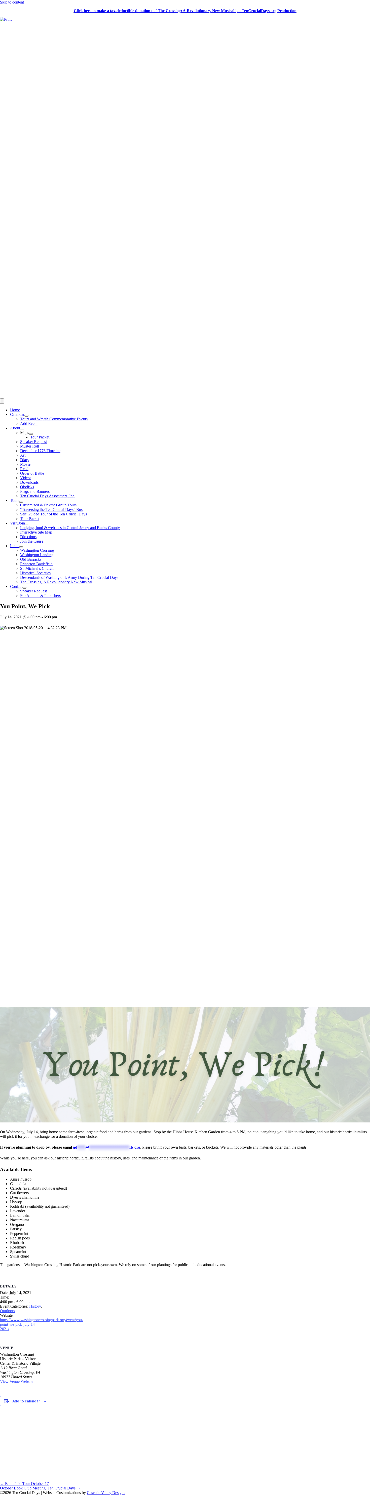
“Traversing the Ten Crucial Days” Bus (51, 509)
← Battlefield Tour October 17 (24, 1483)
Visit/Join (17, 523)
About (15, 428)
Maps (24, 432)
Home (15, 410)
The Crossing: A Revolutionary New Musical (56, 582)
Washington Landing (36, 555)
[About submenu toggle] (22, 429)
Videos (25, 478)
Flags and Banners (35, 491)
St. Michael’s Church (37, 568)
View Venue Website (16, 1381)
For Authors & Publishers (40, 595)
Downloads (29, 482)
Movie (25, 464)
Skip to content (12, 2)
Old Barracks (30, 559)
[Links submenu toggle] (21, 547)
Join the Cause (31, 541)
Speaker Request (33, 441)
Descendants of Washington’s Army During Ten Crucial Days (69, 577)
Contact (16, 586)
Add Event (29, 423)
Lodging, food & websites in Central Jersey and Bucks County (70, 528)
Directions (28, 537)
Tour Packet (39, 437)
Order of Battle (32, 473)
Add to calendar (26, 1400)
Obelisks (27, 487)
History (35, 1306)
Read (24, 469)
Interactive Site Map (36, 532)
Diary (24, 460)
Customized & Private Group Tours (48, 505)
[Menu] (2, 401)
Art (22, 455)
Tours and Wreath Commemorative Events (54, 419)
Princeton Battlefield (36, 564)
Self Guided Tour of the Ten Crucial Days (53, 514)
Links (14, 546)
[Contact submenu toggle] (24, 588)
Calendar (17, 414)
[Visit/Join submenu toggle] (27, 524)
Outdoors (7, 1311)
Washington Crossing (37, 550)
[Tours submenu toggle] (21, 502)
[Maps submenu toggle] (31, 434)
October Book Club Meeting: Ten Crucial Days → (40, 1488)
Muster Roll (29, 446)
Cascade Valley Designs (106, 1492)
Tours (14, 500)
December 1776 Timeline (40, 451)
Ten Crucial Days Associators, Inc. (47, 496)
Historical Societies (35, 573)
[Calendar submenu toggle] (26, 416)
